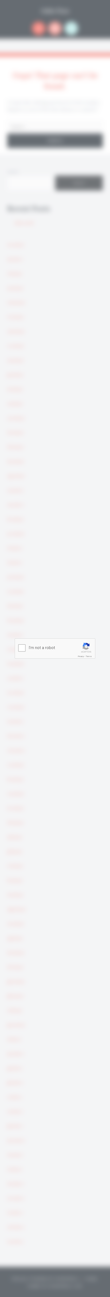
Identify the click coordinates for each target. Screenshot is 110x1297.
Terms (89, 656)
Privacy (81, 656)
